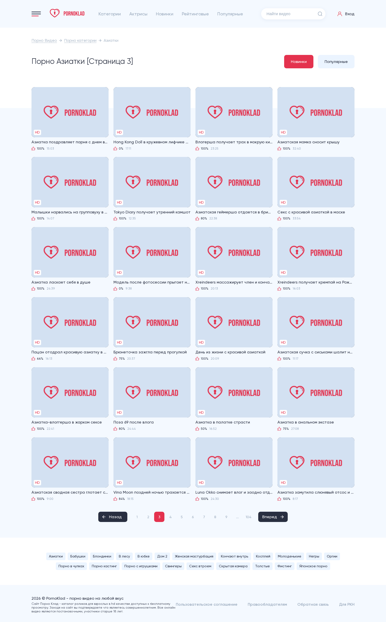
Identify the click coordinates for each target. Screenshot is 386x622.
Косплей (263, 556)
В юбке (144, 556)
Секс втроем (200, 566)
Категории (110, 14)
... (237, 517)
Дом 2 (162, 556)
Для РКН (347, 604)
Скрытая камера (233, 566)
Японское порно (313, 566)
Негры (314, 556)
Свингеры (173, 566)
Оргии (332, 556)
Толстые (262, 566)
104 (249, 517)
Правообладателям (267, 604)
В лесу (124, 556)
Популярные (230, 14)
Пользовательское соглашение (206, 604)
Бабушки (77, 556)
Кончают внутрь (234, 556)
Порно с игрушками (140, 566)
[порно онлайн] (67, 13)
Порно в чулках (71, 566)
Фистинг (284, 566)
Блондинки (102, 556)
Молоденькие (289, 556)
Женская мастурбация (194, 556)
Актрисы (138, 14)
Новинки (164, 14)
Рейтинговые (195, 14)
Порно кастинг (104, 566)
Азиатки (56, 556)
